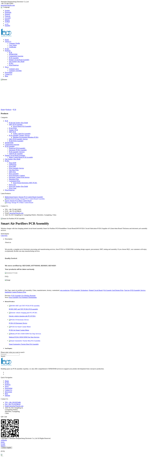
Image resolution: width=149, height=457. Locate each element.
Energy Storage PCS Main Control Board (18, 201)
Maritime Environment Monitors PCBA (25, 137)
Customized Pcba (14, 181)
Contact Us (8, 74)
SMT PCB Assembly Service (18, 139)
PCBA (7, 49)
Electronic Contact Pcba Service (19, 177)
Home (7, 40)
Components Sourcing (16, 56)
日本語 (7, 21)
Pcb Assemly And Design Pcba (113, 290)
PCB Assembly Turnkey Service (19, 135)
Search (3, 356)
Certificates (12, 47)
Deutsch (7, 14)
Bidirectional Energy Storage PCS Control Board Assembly (24, 197)
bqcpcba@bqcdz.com (8, 5)
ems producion (65, 290)
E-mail (3, 444)
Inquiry (3, 445)
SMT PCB (12, 132)
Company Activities (15, 70)
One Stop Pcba (14, 170)
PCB (10, 52)
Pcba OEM (12, 163)
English (7, 10)
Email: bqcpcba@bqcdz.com (14, 406)
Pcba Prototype (14, 65)
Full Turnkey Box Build (16, 61)
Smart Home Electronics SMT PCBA (25, 183)
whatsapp (4, 440)
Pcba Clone (12, 188)
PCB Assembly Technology (79, 290)
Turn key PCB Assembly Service (134, 290)
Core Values (13, 45)
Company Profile (14, 43)
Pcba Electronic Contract (17, 175)
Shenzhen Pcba (14, 179)
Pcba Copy (12, 184)
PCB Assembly (14, 58)
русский (8, 18)
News (7, 67)
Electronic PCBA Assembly (18, 150)
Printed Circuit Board (96, 290)
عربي (7, 24)
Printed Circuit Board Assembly (19, 60)
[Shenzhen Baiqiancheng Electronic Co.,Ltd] (6, 32)
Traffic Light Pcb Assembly (22, 133)
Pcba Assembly (14, 174)
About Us (8, 41)
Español (7, 25)
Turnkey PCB (13, 130)
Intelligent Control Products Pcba (15, 292)
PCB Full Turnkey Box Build (18, 123)
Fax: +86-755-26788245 (13, 404)
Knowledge (8, 72)
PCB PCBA (13, 128)
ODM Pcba (12, 164)
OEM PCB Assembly (16, 153)
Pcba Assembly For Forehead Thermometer (23, 297)
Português (8, 12)
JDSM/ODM (13, 54)
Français (7, 16)
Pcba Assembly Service (16, 168)
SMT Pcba (12, 172)
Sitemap (7, 395)
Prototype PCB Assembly (17, 148)
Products (7, 50)
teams (2, 442)
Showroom (8, 392)
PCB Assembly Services (17, 152)
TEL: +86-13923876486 (13, 402)
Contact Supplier (6, 447)
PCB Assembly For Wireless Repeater (23, 295)
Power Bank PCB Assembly (22, 126)
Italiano (7, 20)
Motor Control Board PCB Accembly (21, 157)
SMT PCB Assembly (16, 124)
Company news (14, 69)
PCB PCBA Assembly (16, 141)
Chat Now (4, 235)
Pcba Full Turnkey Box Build (18, 186)
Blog (6, 76)
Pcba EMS (12, 166)
